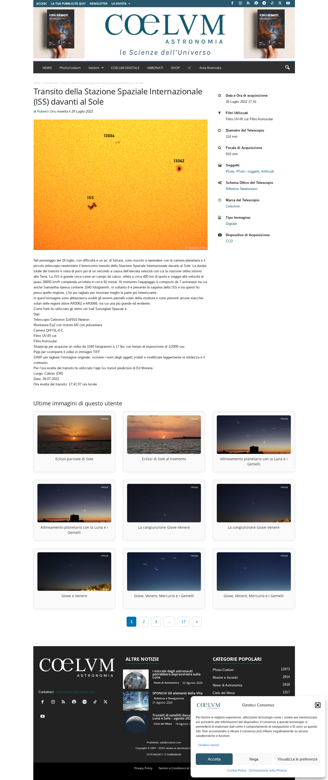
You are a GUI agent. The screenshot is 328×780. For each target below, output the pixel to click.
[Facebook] (232, 3)
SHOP (175, 67)
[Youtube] (288, 3)
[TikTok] (272, 3)
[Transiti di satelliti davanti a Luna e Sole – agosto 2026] (136, 723)
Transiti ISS (50, 83)
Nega (253, 759)
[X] (280, 3)
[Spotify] (256, 3)
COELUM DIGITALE (125, 67)
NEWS (47, 67)
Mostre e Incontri (225, 677)
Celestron (233, 206)
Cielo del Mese (163, 723)
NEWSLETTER (98, 3)
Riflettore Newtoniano (241, 189)
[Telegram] (264, 3)
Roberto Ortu (46, 111)
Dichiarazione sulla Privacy (268, 770)
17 (183, 621)
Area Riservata (210, 67)
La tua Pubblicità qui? (68, 3)
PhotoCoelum (70, 67)
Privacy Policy (143, 768)
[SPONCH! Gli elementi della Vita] (136, 701)
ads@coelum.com (170, 742)
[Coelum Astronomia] (164, 32)
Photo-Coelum (223, 670)
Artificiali (267, 171)
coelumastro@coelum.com (75, 692)
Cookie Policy (236, 770)
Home (37, 83)
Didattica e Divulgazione (169, 698)
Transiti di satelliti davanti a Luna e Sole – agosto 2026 (174, 717)
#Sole (230, 171)
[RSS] (248, 3)
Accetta (214, 759)
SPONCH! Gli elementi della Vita (177, 693)
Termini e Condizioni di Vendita (179, 768)
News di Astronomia (166, 682)
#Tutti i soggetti (247, 171)
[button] (317, 705)
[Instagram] (240, 3)
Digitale (231, 224)
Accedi (41, 3)
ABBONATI (155, 67)
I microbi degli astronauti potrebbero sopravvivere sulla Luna (176, 674)
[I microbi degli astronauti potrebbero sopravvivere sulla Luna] (136, 679)
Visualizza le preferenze (297, 759)
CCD (229, 241)
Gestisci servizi (208, 745)
